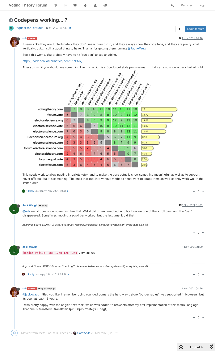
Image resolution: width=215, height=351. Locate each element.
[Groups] (105, 5)
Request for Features (29, 28)
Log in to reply (195, 28)
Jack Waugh (29, 205)
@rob (44, 205)
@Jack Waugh (48, 288)
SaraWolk (83, 333)
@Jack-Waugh (137, 48)
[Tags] (75, 5)
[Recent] (55, 5)
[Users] (95, 5)
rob (24, 38)
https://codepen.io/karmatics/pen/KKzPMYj (52, 61)
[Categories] (65, 5)
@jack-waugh (31, 294)
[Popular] (85, 5)
